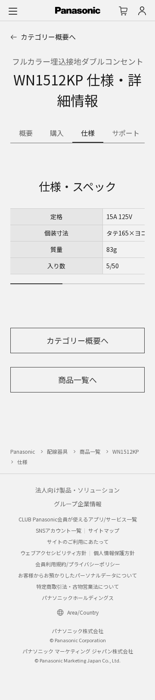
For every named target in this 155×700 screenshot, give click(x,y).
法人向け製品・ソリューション (77, 490)
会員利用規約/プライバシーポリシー (77, 564)
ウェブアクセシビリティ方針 (53, 552)
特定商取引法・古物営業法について (77, 586)
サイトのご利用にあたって (77, 541)
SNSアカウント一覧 (58, 530)
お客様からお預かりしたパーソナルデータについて (77, 575)
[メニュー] (12, 10)
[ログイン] (142, 10)
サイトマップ (103, 530)
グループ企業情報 (78, 503)
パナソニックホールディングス (78, 597)
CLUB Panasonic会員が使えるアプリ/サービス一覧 (78, 519)
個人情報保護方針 (114, 552)
